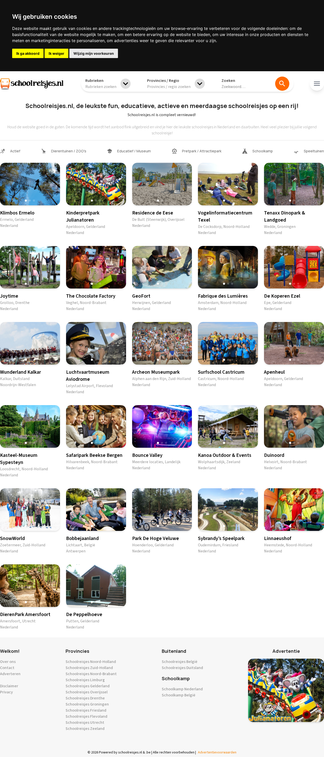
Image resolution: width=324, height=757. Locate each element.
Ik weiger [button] (56, 53)
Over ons (8, 661)
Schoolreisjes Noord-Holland (91, 661)
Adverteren (10, 674)
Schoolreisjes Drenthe (85, 698)
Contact (7, 668)
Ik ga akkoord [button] (27, 53)
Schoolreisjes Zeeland (85, 728)
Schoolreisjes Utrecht (85, 722)
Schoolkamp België (178, 695)
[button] (26, 201)
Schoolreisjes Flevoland (86, 716)
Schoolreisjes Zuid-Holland (89, 668)
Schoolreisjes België (179, 661)
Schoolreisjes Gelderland (88, 686)
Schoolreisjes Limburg (85, 680)
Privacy (6, 692)
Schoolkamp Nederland (182, 689)
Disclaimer (9, 686)
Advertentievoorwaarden (217, 752)
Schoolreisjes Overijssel (87, 692)
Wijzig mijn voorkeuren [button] (93, 53)
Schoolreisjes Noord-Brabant (91, 674)
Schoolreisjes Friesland (86, 710)
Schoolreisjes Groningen (87, 704)
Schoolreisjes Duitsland (182, 668)
